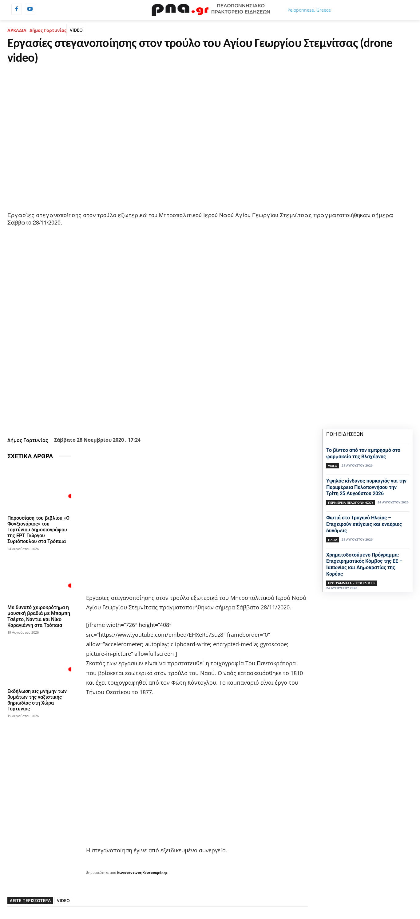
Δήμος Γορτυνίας (48, 30)
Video (332, 465)
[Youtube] (30, 9)
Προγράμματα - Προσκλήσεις (351, 583)
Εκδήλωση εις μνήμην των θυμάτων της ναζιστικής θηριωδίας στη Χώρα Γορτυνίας (37, 700)
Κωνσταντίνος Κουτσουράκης (142, 872)
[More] (199, 419)
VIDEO (76, 30)
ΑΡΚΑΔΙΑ (16, 30)
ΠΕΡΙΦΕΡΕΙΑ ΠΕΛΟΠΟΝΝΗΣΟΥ (350, 502)
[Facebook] (16, 9)
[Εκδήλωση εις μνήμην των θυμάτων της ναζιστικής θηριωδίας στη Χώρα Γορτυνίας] (39, 661)
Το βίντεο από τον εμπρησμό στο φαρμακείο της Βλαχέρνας (363, 453)
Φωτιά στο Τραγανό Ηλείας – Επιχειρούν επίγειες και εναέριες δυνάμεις (364, 524)
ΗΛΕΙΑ (332, 540)
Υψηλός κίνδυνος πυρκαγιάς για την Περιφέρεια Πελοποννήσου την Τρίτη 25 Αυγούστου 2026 (366, 487)
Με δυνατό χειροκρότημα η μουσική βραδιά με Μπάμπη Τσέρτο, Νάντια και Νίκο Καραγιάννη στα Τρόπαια (38, 616)
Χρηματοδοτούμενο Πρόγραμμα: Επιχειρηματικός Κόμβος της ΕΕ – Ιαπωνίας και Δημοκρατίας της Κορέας (364, 564)
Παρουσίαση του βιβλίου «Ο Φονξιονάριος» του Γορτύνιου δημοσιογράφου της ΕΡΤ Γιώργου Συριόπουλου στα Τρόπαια (38, 530)
